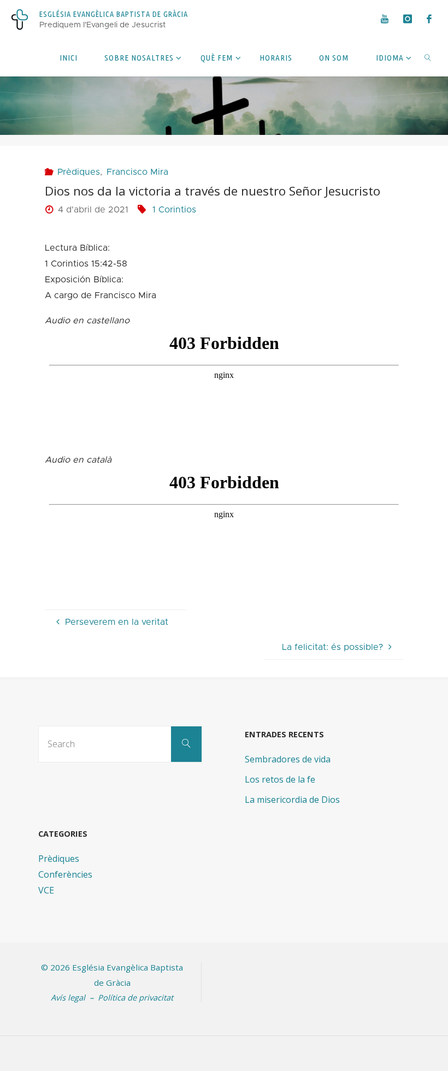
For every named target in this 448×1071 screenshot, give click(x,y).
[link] (428, 57)
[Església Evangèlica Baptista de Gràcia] (20, 19)
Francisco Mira (137, 172)
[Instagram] (407, 19)
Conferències (65, 874)
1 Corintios (174, 209)
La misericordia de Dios (292, 800)
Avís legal (68, 997)
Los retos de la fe (280, 779)
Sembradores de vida (288, 759)
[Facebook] (429, 19)
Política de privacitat (135, 997)
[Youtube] (384, 19)
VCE (46, 890)
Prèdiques (78, 172)
